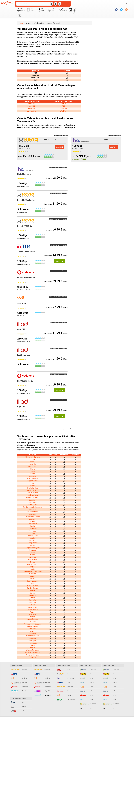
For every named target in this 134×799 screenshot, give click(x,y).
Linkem (23, 706)
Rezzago (32, 550)
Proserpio (32, 531)
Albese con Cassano (32, 457)
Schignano (32, 614)
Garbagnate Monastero (32, 653)
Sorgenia (93, 669)
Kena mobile (71, 674)
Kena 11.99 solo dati (26, 200)
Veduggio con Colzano (32, 624)
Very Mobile (31, 111)
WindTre (63, 104)
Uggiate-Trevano (32, 655)
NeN (91, 708)
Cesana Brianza (32, 610)
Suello (32, 648)
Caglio (32, 538)
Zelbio (32, 576)
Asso (32, 583)
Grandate (32, 514)
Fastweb (31, 104)
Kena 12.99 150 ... (50, 140)
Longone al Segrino (33, 548)
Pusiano (32, 579)
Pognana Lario (32, 512)
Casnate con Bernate (32, 517)
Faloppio (32, 641)
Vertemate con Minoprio (33, 571)
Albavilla (33, 464)
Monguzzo (32, 509)
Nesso (32, 562)
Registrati (127, 3)
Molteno (32, 633)
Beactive (24, 682)
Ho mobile (70, 678)
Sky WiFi (47, 691)
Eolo (22, 702)
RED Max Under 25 (25, 381)
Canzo (32, 617)
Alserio (32, 486)
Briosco (32, 645)
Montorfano (32, 467)
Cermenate (32, 643)
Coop (92, 682)
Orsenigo (32, 476)
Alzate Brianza (32, 493)
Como (32, 474)
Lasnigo (32, 631)
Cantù (32, 521)
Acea (91, 686)
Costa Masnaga (32, 581)
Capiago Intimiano (32, 478)
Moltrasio (32, 502)
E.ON (91, 695)
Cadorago (32, 622)
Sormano (32, 595)
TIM (63, 106)
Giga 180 (21, 407)
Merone (32, 545)
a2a (91, 699)
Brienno (32, 591)
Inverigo (32, 569)
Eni (91, 674)
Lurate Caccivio (32, 619)
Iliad (68, 669)
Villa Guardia (32, 560)
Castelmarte (32, 524)
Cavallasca (33, 529)
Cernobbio (32, 500)
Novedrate (33, 629)
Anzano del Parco (32, 498)
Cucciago (32, 540)
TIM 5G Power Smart (26, 252)
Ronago (32, 612)
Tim (22, 674)
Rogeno (32, 567)
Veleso (32, 605)
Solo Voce (21, 303)
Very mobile (71, 699)
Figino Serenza (32, 586)
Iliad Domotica (23, 355)
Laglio (32, 526)
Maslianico (32, 519)
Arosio (32, 598)
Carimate (32, 600)
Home (21, 23)
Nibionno (32, 602)
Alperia (92, 691)
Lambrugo (32, 557)
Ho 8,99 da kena (24, 174)
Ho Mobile (31, 109)
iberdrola (93, 704)
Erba (32, 483)
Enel (91, 678)
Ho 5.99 (107, 140)
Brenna (32, 533)
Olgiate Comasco (32, 650)
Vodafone (63, 109)
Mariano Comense (32, 636)
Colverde (32, 574)
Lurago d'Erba (33, 543)
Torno (32, 471)
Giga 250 (21, 329)
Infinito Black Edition (26, 277)
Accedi (120, 3)
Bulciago (32, 638)
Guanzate (32, 657)
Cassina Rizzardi (32, 588)
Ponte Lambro (32, 488)
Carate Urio (32, 505)
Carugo (32, 593)
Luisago (32, 552)
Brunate (32, 462)
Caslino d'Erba (33, 495)
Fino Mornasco (32, 564)
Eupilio (32, 555)
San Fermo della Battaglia (32, 507)
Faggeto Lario (32, 481)
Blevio (32, 469)
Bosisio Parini (32, 607)
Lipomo (32, 459)
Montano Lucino (33, 536)
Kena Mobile (31, 106)
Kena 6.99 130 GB (24, 226)
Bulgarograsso (32, 626)
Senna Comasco (33, 490)
